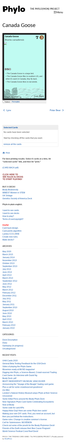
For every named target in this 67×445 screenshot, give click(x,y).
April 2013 (7, 275)
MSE (17, 234)
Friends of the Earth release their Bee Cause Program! (26, 428)
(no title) (6, 390)
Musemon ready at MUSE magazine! (18, 369)
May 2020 (6, 251)
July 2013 (6, 269)
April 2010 (7, 319)
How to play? (8, 216)
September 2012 (9, 281)
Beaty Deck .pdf (9, 378)
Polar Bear (55, 110)
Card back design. (10, 228)
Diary (4, 343)
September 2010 (9, 307)
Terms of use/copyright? (12, 219)
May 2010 (6, 316)
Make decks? (8, 240)
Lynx (8, 110)
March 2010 (7, 322)
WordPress (8, 439)
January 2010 (8, 328)
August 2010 (8, 310)
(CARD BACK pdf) (10, 167)
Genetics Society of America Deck (17, 198)
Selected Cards (11, 127)
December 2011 (9, 296)
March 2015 (7, 254)
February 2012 (8, 293)
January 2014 (8, 257)
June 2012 (7, 284)
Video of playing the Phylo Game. (17, 366)
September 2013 (9, 266)
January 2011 (8, 304)
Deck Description (10, 340)
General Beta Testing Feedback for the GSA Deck (24, 363)
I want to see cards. (10, 210)
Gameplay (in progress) (12, 346)
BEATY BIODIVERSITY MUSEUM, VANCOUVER (23, 381)
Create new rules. (10, 237)
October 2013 (8, 263)
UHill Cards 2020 (10, 360)
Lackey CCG (8, 234)
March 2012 (7, 290)
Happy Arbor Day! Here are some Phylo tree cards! (24, 411)
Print (7, 153)
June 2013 (7, 272)
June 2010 (7, 313)
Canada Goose (12, 36)
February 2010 (8, 325)
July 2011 (6, 298)
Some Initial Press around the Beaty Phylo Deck (23, 399)
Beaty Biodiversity (10, 190)
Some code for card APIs (13, 408)
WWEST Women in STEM (13, 193)
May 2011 (6, 301)
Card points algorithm (11, 231)
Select (7, 102)
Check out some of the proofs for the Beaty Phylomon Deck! (28, 425)
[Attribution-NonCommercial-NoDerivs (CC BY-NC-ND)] (8, 69)
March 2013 (7, 278)
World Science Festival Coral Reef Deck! (20, 431)
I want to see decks (10, 213)
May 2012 (6, 287)
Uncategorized (8, 349)
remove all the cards (12, 144)
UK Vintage (7, 195)
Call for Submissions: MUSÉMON (17, 422)
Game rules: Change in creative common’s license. (24, 419)
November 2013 (9, 260)
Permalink (16, 102)
